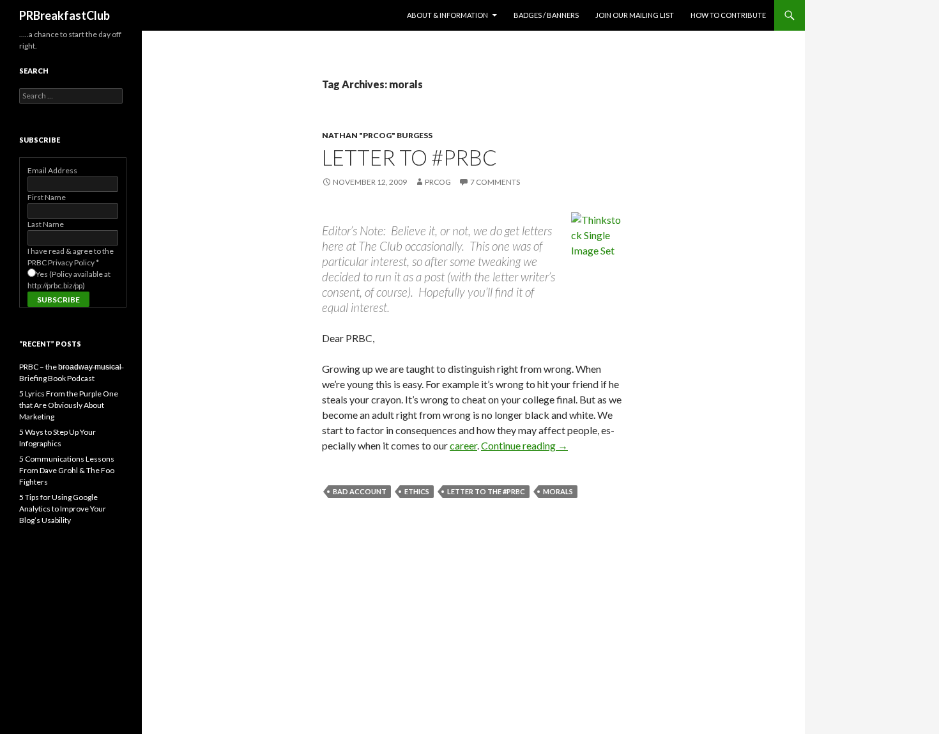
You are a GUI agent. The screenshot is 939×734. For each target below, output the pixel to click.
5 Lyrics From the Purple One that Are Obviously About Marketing (68, 405)
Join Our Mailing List (634, 15)
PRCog (438, 182)
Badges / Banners (546, 15)
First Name (46, 197)
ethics (416, 491)
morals (558, 491)
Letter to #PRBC (409, 157)
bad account (359, 491)
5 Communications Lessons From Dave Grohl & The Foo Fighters (66, 470)
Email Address (52, 170)
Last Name (45, 224)
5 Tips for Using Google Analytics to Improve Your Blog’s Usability (62, 508)
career (463, 445)
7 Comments (495, 182)
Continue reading (524, 445)
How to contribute (728, 15)
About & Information (447, 15)
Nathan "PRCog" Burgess (377, 135)
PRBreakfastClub (64, 15)
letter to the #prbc (486, 491)
